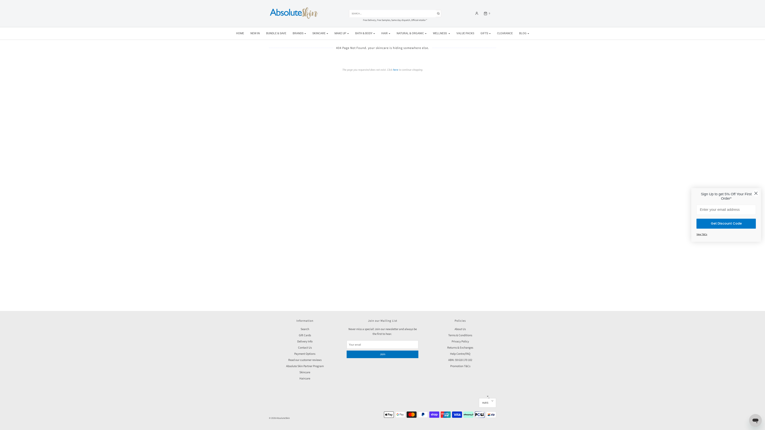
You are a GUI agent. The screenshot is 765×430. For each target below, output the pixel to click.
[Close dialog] (755, 193)
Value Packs (465, 33)
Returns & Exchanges (460, 348)
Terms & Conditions (460, 335)
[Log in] (476, 13)
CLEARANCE (505, 33)
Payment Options (304, 354)
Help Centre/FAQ (460, 354)
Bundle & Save (276, 33)
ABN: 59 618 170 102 (460, 360)
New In (255, 33)
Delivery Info (305, 341)
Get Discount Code (726, 223)
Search (305, 329)
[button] (487, 403)
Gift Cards (305, 335)
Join (382, 354)
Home (240, 33)
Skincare (304, 372)
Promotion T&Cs (460, 366)
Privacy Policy (460, 341)
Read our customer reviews (305, 360)
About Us (460, 329)
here (395, 70)
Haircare (304, 378)
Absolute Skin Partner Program (305, 366)
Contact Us (305, 348)
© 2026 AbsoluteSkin (279, 418)
